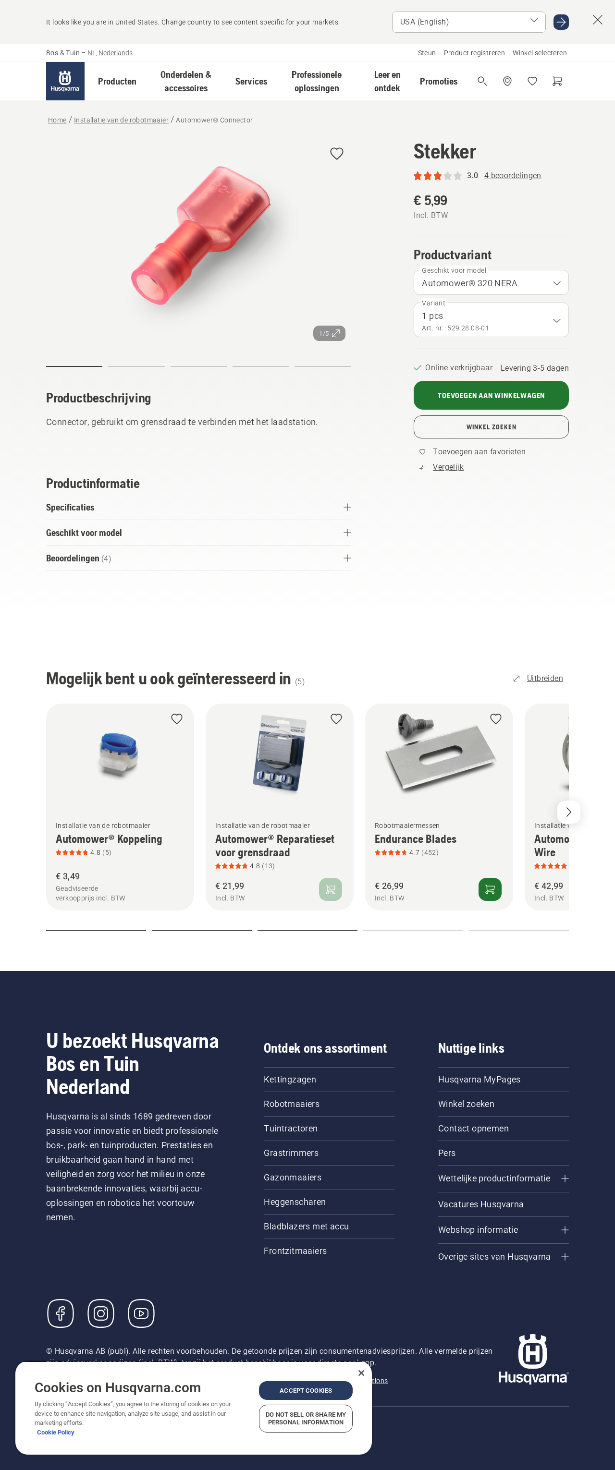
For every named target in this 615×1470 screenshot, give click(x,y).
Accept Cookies (306, 1390)
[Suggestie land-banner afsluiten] (597, 19)
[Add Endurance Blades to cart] (490, 889)
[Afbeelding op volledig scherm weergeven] (198, 243)
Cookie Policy (55, 1432)
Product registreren (474, 53)
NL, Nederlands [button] (110, 53)
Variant (433, 303)
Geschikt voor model (454, 270)
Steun (427, 53)
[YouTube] (141, 1313)
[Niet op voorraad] (330, 889)
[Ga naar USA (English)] (561, 22)
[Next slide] (568, 812)
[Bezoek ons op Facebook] (60, 1313)
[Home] (65, 81)
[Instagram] (100, 1313)
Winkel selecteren (540, 53)
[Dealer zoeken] (507, 81)
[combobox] (491, 282)
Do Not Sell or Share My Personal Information (306, 1418)
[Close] (361, 1373)
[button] (117, 81)
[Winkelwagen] (557, 81)
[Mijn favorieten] (532, 81)
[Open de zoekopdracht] (482, 81)
